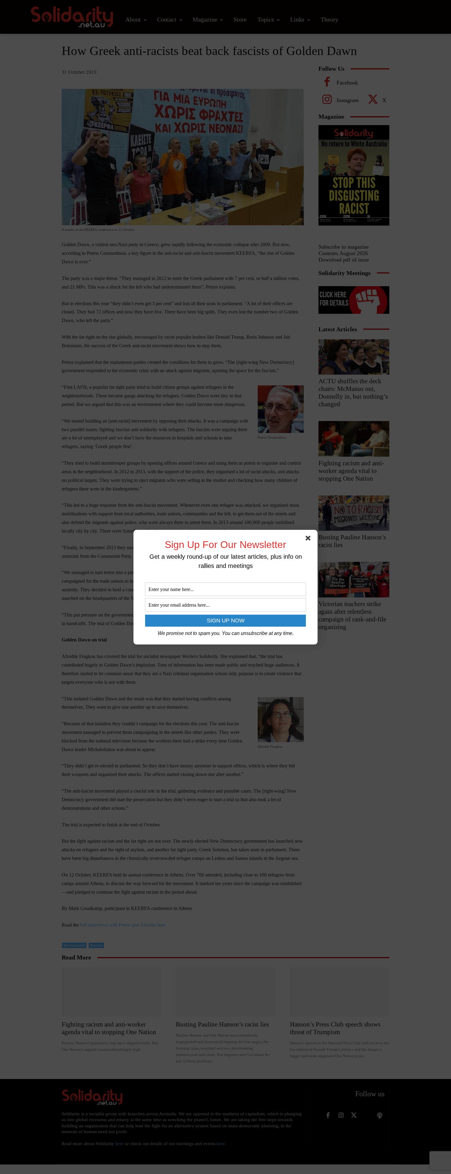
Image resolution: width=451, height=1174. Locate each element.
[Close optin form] (309, 539)
